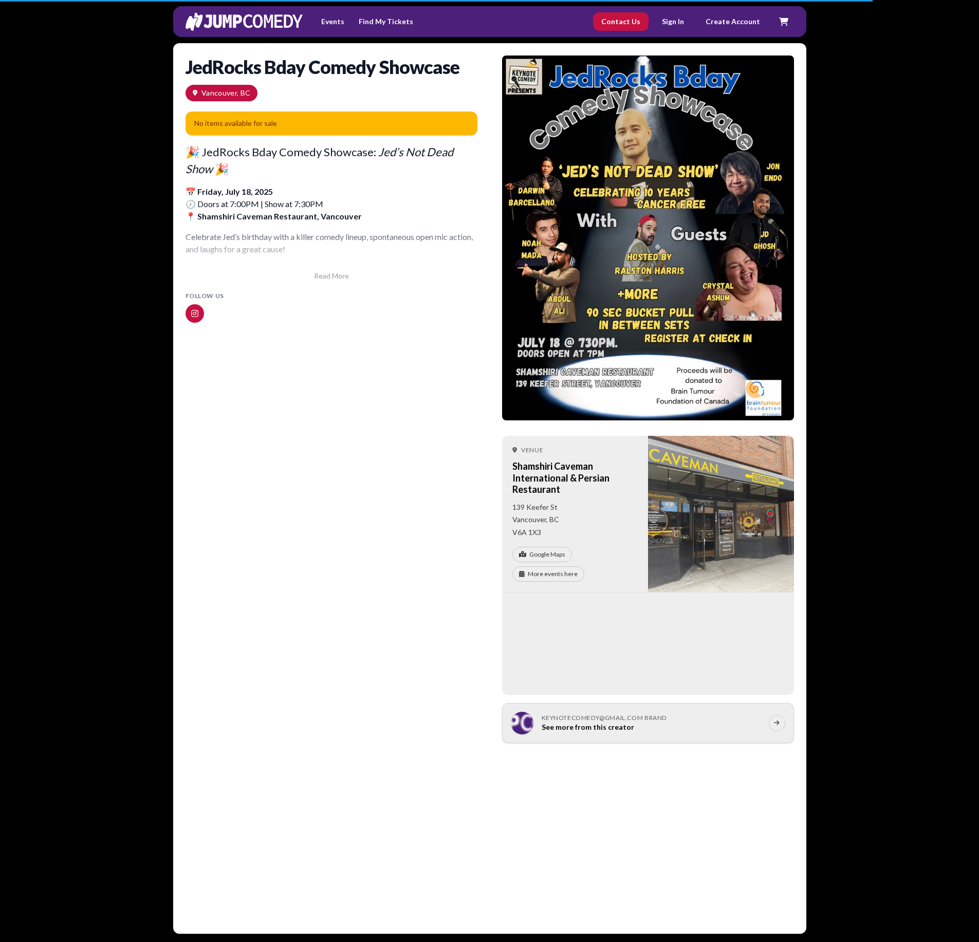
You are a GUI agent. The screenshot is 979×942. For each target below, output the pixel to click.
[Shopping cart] (783, 21)
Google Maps (547, 554)
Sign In (673, 21)
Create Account (733, 21)
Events (332, 21)
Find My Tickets (386, 21)
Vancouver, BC (226, 92)
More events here (553, 574)
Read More (331, 275)
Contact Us (620, 21)
